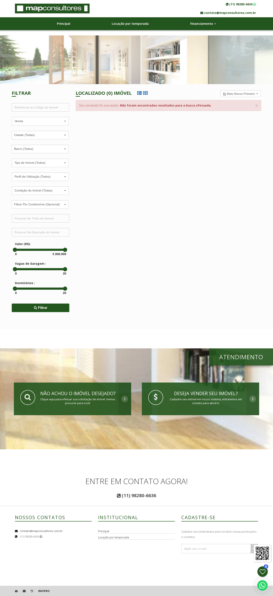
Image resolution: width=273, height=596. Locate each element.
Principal (63, 24)
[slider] (15, 250)
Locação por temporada (130, 24)
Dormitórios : (25, 283)
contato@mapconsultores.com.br (41, 531)
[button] (40, 121)
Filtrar (42, 308)
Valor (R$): (23, 244)
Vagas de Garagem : (30, 263)
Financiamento (202, 24)
